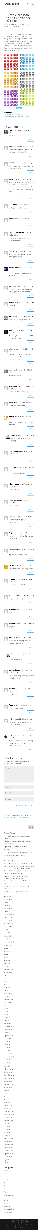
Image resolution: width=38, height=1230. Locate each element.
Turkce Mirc (7, 886)
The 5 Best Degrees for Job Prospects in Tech (18, 852)
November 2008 (9, 1114)
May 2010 (7, 1060)
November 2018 (9, 915)
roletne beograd (15, 484)
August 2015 (8, 945)
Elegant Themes (18, 1225)
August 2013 (8, 972)
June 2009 (7, 1093)
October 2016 (8, 936)
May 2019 (7, 912)
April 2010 (7, 1063)
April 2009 (7, 1099)
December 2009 (9, 1075)
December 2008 (9, 1111)
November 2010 (9, 1057)
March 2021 (7, 906)
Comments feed (9, 1209)
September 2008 (9, 1120)
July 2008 (6, 1123)
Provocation (7, 1186)
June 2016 (7, 939)
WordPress (19, 1227)
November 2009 (9, 1078)
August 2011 (8, 1039)
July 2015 (6, 948)
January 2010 (8, 1072)
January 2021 (8, 909)
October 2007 (8, 1151)
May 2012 (7, 1011)
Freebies (6, 27)
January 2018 (8, 921)
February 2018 (8, 918)
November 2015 (9, 942)
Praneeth (12, 610)
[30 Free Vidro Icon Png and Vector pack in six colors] (19, 80)
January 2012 (8, 1024)
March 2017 (7, 933)
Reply (31, 140)
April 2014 (7, 957)
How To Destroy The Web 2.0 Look (22, 863)
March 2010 (7, 1066)
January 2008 (8, 1142)
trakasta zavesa (15, 549)
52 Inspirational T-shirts (21, 892)
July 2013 (6, 975)
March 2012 (7, 1017)
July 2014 (6, 954)
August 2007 (8, 1157)
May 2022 (7, 903)
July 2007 (6, 1160)
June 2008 (7, 1126)
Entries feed (7, 1206)
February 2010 (8, 1069)
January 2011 (8, 1054)
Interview (7, 1180)
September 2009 (9, 1084)
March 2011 (7, 1051)
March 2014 (7, 960)
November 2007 (9, 1147)
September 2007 (9, 1154)
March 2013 (7, 987)
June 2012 (7, 1008)
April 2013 (7, 984)
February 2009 (8, 1105)
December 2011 (9, 1027)
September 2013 (9, 969)
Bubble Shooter (15, 670)
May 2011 (7, 1045)
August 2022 (8, 900)
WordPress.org (8, 1212)
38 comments (15, 27)
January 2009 (8, 1108)
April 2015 (7, 951)
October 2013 (8, 966)
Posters (6, 1183)
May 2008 (7, 1129)
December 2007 (9, 1145)
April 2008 (7, 1132)
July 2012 (6, 1005)
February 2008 (8, 1138)
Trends (6, 1192)
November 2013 (9, 963)
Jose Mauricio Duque (12, 24)
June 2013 (7, 978)
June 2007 (7, 1163)
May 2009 (7, 1096)
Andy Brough (14, 416)
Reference (7, 1189)
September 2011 (9, 1036)
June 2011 (7, 1042)
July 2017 (6, 930)
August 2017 (8, 927)
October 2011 (8, 1033)
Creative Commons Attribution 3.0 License (17, 117)
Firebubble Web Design (18, 233)
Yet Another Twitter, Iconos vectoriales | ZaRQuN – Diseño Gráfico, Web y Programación (17, 878)
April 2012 (7, 1014)
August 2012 (8, 1002)
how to (6, 1174)
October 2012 (8, 996)
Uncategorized (8, 1195)
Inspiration (7, 1177)
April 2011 (7, 1048)
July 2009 (6, 1090)
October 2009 (8, 1081)
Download (19, 108)
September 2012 (9, 999)
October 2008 (8, 1117)
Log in (6, 1203)
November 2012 (9, 993)
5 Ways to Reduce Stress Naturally (15, 855)
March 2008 (7, 1135)
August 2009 (8, 1087)
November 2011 (9, 1030)
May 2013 (7, 981)
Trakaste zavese (15, 500)
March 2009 (7, 1102)
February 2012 (8, 1021)
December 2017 (9, 924)
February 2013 (8, 990)
